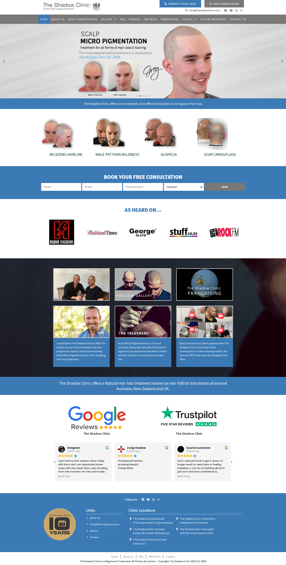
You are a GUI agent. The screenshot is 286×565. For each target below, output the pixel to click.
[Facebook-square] (225, 10)
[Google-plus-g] (241, 10)
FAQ (122, 19)
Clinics (187, 19)
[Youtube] (231, 10)
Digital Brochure (213, 19)
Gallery (106, 19)
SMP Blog (150, 19)
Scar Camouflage (220, 154)
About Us (58, 19)
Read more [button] (64, 476)
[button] (4, 61)
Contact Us (238, 19)
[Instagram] (236, 10)
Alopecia (169, 154)
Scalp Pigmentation (82, 19)
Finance (134, 19)
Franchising (170, 19)
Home (44, 19)
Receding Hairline (66, 154)
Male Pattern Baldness (117, 154)
